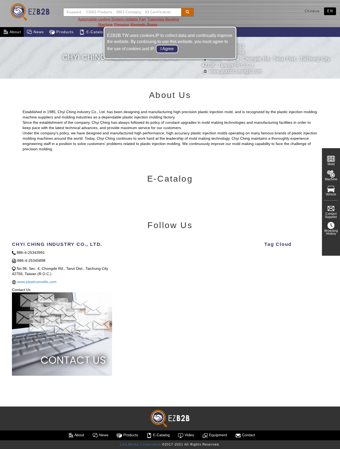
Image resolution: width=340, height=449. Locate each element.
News (38, 32)
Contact (248, 435)
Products (64, 32)
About (14, 32)
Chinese (312, 11)
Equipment (217, 435)
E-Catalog (95, 32)
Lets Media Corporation (140, 444)
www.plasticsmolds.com (235, 71)
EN (330, 11)
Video (189, 435)
